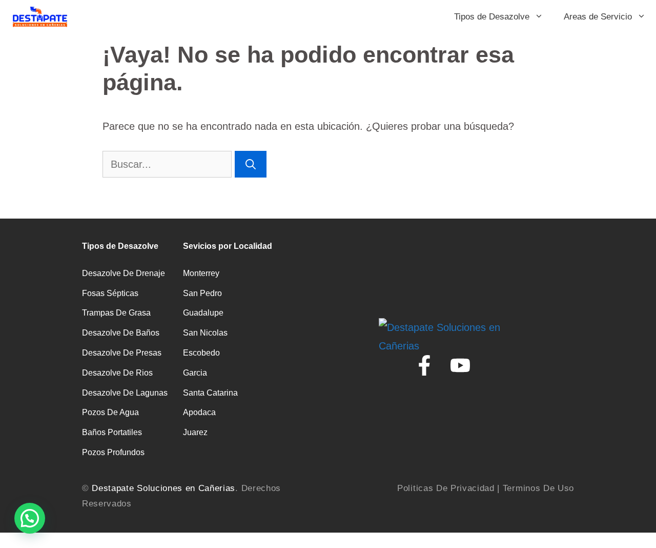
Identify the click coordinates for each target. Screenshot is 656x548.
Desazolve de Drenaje (123, 273)
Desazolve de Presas (121, 352)
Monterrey (201, 273)
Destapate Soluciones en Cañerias (163, 488)
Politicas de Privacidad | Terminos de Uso (485, 488)
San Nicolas (205, 332)
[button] (29, 518)
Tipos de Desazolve (491, 17)
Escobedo (201, 352)
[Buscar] (250, 164)
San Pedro (202, 293)
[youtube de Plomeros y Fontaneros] (460, 365)
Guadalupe (203, 312)
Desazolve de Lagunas (125, 392)
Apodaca (199, 412)
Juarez (195, 432)
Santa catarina (210, 392)
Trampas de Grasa (116, 312)
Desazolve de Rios (117, 372)
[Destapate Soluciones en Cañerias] (39, 16)
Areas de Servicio (598, 17)
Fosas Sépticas (110, 293)
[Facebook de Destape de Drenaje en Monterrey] (424, 365)
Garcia (195, 372)
